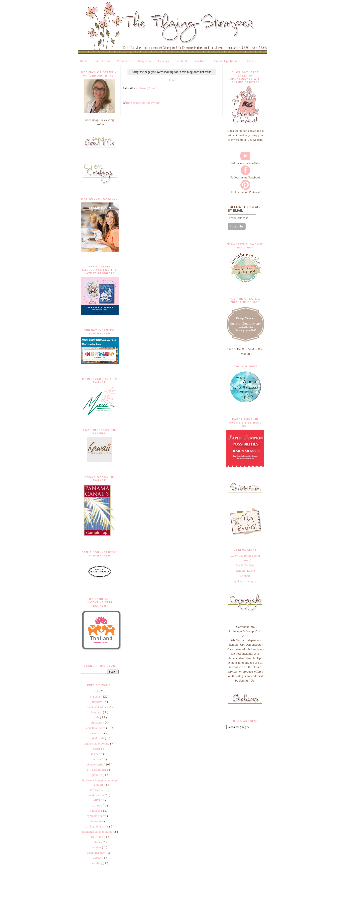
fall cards (97, 754)
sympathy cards (97, 815)
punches (95, 810)
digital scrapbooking (97, 743)
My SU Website (245, 565)
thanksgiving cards (97, 826)
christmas (97, 722)
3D (96, 691)
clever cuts (97, 733)
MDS (97, 800)
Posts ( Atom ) (148, 88)
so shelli (245, 575)
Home (83, 61)
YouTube (200, 61)
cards (96, 717)
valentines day (96, 852)
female (97, 759)
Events (251, 61)
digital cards (97, 738)
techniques (97, 821)
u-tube (97, 842)
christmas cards (96, 728)
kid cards (96, 789)
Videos (97, 857)
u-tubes (97, 847)
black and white (97, 707)
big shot (95, 696)
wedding (97, 863)
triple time (97, 836)
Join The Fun (102, 61)
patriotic (97, 805)
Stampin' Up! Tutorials (226, 61)
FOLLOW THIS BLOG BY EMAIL (244, 208)
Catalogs (163, 61)
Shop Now (144, 61)
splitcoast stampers (245, 581)
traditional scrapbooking (97, 831)
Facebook (181, 61)
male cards (96, 795)
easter (97, 748)
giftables (97, 774)
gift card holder (97, 769)
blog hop (97, 712)
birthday (97, 701)
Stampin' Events (245, 570)
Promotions (124, 61)
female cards (95, 764)
